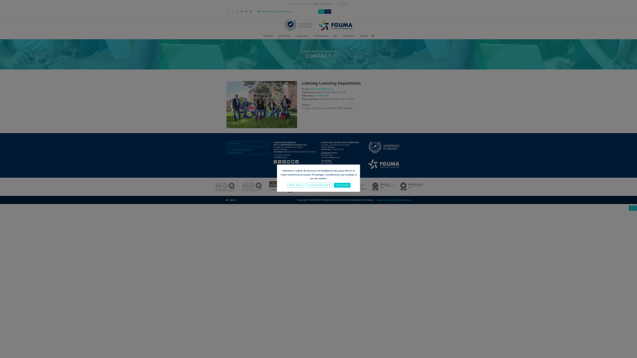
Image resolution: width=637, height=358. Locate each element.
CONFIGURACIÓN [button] (319, 185)
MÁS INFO (296, 185)
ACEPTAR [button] (342, 185)
